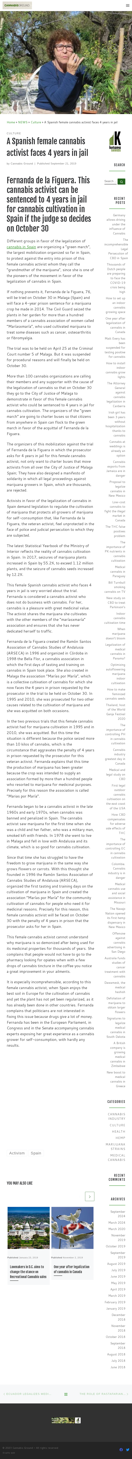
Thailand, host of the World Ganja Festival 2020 (115, 712)
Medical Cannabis (116, 1157)
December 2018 (118, 1317)
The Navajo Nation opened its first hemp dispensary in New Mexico (115, 918)
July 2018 (118, 1360)
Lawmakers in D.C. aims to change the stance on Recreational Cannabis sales (28, 1202)
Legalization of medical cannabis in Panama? (115, 651)
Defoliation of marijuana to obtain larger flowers (115, 1005)
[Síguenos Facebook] (121, 1449)
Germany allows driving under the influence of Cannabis (116, 224)
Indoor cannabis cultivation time (114, 618)
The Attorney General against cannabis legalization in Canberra (116, 394)
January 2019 (115, 1308)
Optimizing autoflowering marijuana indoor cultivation (115, 674)
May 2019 (118, 1283)
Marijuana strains (115, 1146)
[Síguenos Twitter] (127, 1449)
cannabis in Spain (21, 246)
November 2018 (118, 1328)
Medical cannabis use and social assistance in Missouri (116, 893)
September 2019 (117, 1255)
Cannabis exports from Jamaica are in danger (115, 469)
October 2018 (115, 1337)
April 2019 (117, 1289)
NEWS (23, 122)
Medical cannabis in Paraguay (117, 571)
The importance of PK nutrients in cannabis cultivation (115, 551)
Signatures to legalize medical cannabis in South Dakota (115, 1027)
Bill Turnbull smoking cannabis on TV (114, 587)
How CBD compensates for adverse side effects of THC (115, 823)
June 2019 (118, 1276)
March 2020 (116, 1229)
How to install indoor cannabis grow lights (115, 370)
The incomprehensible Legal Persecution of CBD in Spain (116, 249)
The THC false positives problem (115, 531)
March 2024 (116, 1222)
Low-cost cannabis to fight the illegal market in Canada (114, 511)
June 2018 (118, 1367)
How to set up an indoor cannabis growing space (115, 305)
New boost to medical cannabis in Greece (116, 1079)
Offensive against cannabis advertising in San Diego (116, 942)
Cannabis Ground (22, 163)
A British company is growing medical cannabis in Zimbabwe (117, 1054)
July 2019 (118, 1270)
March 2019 (116, 1295)
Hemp (120, 1138)
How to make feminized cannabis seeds (115, 694)
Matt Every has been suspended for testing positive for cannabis (115, 347)
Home (11, 122)
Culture (36, 122)
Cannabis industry (116, 1116)
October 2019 (115, 1246)
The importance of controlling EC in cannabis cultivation (115, 848)
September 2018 (117, 1345)
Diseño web (9, 1452)
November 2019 (118, 1237)
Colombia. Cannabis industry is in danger (116, 871)
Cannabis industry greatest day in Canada (115, 757)
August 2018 (116, 1354)
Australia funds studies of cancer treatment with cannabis (114, 967)
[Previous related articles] (79, 1126)
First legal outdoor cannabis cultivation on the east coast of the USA (115, 796)
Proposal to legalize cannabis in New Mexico (116, 489)
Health (118, 1131)
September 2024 (117, 1213)
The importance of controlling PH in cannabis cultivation (115, 734)
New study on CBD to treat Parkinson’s (115, 602)
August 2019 (116, 1264)
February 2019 (114, 1302)
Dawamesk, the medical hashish (114, 987)
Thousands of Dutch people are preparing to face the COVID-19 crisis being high (116, 278)
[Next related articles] (89, 1126)
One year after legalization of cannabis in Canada (115, 325)
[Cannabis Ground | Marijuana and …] (17, 5)
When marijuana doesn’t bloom (115, 633)
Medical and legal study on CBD (115, 774)
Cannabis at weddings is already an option (117, 449)
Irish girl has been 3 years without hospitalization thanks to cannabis (115, 423)
